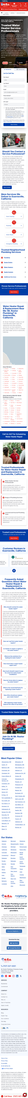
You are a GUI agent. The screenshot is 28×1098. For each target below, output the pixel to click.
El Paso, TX (5, 795)
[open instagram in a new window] (13, 976)
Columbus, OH (6, 783)
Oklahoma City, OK (20, 773)
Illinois (3, 869)
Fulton (13, 377)
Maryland (13, 841)
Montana (13, 858)
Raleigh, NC (18, 790)
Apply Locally (5, 1005)
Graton (13, 379)
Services (4, 980)
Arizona (4, 844)
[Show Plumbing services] (25, 257)
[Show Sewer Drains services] (25, 262)
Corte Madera (5, 403)
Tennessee (22, 866)
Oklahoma (22, 841)
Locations (6, 12)
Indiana (4, 872)
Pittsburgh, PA (19, 784)
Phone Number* (7, 95)
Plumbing (8, 225)
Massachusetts (15, 844)
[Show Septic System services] (25, 272)
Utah (21, 872)
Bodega (13, 368)
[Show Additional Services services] (25, 277)
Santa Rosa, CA (19, 807)
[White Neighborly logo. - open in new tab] (4, 1)
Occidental (14, 383)
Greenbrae (19, 405)
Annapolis (6, 368)
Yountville (19, 423)
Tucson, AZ (18, 819)
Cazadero (6, 373)
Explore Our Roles (8, 748)
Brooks (18, 400)
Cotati (20, 373)
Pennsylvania (23, 847)
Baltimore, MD (5, 767)
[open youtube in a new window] (10, 976)
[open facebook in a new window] (2, 976)
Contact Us (4, 997)
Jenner (13, 381)
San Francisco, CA (20, 801)
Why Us (3, 999)
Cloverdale (14, 373)
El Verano (14, 375)
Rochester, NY (19, 793)
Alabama (4, 841)
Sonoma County (20, 388)
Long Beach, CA (6, 820)
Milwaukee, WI (19, 762)
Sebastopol (6, 387)
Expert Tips (4, 1015)
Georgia (4, 864)
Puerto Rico (23, 849)
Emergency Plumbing (12, 244)
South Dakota (22, 862)
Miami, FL (4, 829)
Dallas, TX (4, 786)
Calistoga (14, 370)
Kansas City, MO (6, 812)
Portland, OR (18, 787)
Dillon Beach (19, 402)
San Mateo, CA (19, 804)
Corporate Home (5, 1024)
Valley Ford (21, 389)
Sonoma (13, 387)
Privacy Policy (10, 116)
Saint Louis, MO (19, 799)
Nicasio (12, 412)
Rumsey (18, 416)
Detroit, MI (4, 792)
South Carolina (22, 857)
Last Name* (6, 83)
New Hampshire (14, 867)
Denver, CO (5, 789)
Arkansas (4, 847)
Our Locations (5, 1018)
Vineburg (14, 392)
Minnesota (13, 849)
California (12, 12)
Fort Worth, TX (6, 803)
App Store (14, 943)
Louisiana (4, 884)
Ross (12, 416)
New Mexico (13, 875)
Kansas (4, 878)
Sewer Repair (9, 234)
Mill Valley (6, 412)
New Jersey (14, 871)
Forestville (6, 377)
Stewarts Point (7, 389)
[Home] (2, 12)
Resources (4, 1009)
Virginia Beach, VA (20, 824)
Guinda (5, 408)
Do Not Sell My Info (5, 1066)
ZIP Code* (5, 101)
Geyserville (21, 377)
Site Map (3, 1021)
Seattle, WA (18, 810)
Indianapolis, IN (6, 809)
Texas (21, 869)
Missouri (13, 855)
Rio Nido (13, 385)
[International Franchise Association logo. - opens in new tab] (3, 1028)
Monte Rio (6, 383)
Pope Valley (6, 416)
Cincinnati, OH (5, 770)
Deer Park (13, 402)
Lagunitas (6, 410)
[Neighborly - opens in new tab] (7, 1028)
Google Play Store (14, 948)
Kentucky (4, 881)
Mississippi (14, 852)
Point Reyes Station (19, 414)
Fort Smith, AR (6, 800)
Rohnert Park (21, 385)
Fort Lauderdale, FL (7, 797)
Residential (8, 69)
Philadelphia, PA (19, 779)
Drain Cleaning (10, 216)
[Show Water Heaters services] (25, 267)
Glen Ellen (6, 379)
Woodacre (13, 423)
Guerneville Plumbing (21, 12)
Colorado (4, 852)
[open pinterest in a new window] (6, 976)
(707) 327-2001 (9, 966)
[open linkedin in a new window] (17, 976)
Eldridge (20, 375)
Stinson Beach (20, 421)
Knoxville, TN (5, 815)
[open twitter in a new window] (21, 976)
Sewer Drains (8, 262)
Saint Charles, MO (20, 796)
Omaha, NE (18, 776)
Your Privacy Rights (8, 1068)
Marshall (18, 410)
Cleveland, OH (5, 773)
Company (4, 990)
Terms (22, 115)
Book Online (14, 124)
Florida (3, 861)
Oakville (6, 414)
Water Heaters (8, 267)
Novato (18, 412)
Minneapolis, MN (19, 764)
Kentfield (18, 408)
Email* (4, 89)
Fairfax (5, 405)
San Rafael (13, 421)
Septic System (8, 272)
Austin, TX (4, 764)
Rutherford (6, 418)
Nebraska (13, 861)
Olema (12, 414)
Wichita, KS (18, 827)
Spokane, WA (18, 813)
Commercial (21, 69)
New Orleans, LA (19, 767)
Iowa (3, 875)
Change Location (23, 9)
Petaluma (6, 385)
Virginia (22, 874)
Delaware (4, 858)
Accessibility (4, 1063)
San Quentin (6, 421)
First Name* (6, 77)
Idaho (3, 866)
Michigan (13, 847)
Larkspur (12, 410)
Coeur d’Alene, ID (6, 776)
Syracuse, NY (18, 816)
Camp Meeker (20, 371)
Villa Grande (6, 392)
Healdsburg (6, 381)
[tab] (7, 69)
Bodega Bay (21, 368)
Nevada (13, 864)
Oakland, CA (18, 770)
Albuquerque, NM (6, 762)
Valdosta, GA (18, 821)
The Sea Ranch (13, 390)
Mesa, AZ (4, 826)
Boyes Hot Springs (6, 371)
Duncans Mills (7, 375)
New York (13, 878)
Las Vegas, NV (6, 817)
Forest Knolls (12, 406)
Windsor (20, 392)
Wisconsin (22, 885)
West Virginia (22, 881)
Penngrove (21, 383)
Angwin (5, 400)
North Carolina (13, 882)
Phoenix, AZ (18, 782)
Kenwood (20, 381)
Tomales (6, 423)
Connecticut (5, 855)
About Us (3, 994)
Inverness (13, 408)
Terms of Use (4, 1058)
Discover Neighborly (14, 931)
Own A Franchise (5, 1002)
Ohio (12, 886)
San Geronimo (19, 418)
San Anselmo (12, 419)
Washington (23, 877)
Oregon (22, 844)
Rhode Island (21, 853)
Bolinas (12, 400)
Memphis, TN (5, 823)
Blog (2, 1013)
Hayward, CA (5, 806)
